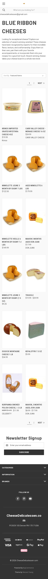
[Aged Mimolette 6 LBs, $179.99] (36, 163)
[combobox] (24, 10)
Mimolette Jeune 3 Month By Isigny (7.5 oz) (11, 298)
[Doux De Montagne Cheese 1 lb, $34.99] (12, 329)
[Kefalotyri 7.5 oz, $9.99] (36, 329)
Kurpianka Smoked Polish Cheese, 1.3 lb (12, 406)
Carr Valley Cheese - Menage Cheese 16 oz (35, 130)
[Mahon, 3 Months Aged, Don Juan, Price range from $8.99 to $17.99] (36, 383)
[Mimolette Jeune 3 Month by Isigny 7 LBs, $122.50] (12, 163)
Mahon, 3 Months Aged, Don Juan (33, 406)
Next (40, 83)
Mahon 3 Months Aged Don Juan (33, 240)
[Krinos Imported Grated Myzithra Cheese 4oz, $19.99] (12, 106)
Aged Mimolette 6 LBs (33, 187)
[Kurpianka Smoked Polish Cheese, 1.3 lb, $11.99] (12, 383)
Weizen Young (28, 572)
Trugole (29, 295)
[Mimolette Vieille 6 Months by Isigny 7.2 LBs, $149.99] (12, 217)
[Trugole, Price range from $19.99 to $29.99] (36, 273)
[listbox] (27, 76)
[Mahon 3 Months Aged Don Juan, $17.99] (36, 217)
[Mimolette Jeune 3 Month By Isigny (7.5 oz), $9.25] (12, 273)
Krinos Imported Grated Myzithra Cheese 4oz (10, 131)
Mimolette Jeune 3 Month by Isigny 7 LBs (12, 187)
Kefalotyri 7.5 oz (33, 351)
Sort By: (6, 76)
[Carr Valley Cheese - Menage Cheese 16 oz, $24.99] (36, 106)
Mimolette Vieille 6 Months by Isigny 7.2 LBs (11, 242)
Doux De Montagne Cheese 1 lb (11, 353)
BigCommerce (28, 568)
